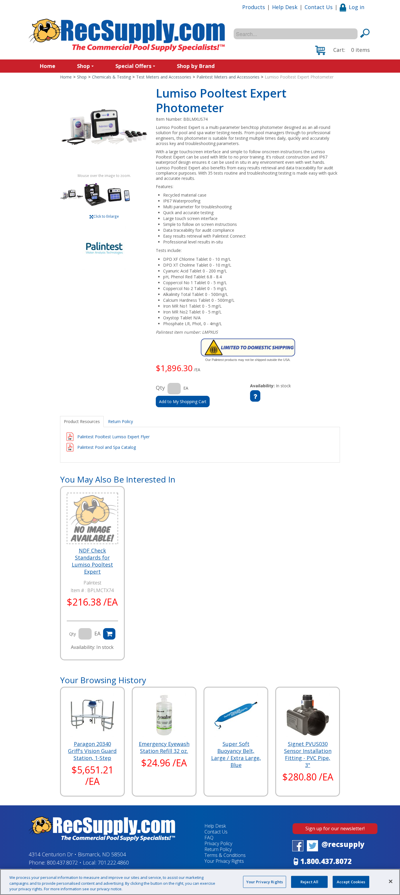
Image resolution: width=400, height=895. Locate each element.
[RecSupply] (127, 35)
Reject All (309, 881)
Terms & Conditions (225, 855)
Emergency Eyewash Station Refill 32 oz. (164, 747)
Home (47, 65)
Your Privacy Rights (264, 881)
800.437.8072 (62, 862)
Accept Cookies (351, 881)
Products (253, 7)
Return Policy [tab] (120, 421)
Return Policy (218, 849)
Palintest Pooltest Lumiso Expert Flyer (113, 436)
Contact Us (319, 7)
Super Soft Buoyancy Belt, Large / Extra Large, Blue (236, 754)
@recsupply (343, 844)
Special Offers (133, 65)
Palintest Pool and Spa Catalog (106, 447)
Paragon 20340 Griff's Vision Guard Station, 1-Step (92, 750)
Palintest (92, 582)
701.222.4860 (113, 862)
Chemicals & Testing (111, 77)
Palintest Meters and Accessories (227, 77)
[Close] (390, 881)
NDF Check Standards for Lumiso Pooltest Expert (92, 561)
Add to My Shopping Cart (182, 401)
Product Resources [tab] (82, 421)
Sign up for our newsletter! (335, 828)
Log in (356, 7)
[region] (200, 882)
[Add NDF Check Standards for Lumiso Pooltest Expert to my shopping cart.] (109, 634)
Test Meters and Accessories (163, 77)
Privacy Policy (218, 843)
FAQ (208, 837)
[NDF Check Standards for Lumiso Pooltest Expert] (92, 518)
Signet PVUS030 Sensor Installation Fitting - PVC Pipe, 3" (307, 754)
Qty (160, 388)
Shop (83, 65)
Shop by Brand (196, 65)
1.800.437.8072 (326, 861)
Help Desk (285, 7)
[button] (342, 50)
